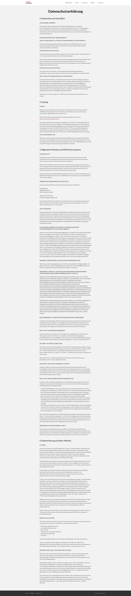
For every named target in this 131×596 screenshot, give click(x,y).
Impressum (32, 593)
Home (27, 593)
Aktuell (100, 2)
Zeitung (84, 2)
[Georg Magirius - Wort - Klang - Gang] (45, 2)
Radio (93, 2)
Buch (77, 2)
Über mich (68, 2)
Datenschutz (38, 593)
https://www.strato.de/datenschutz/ (49, 119)
